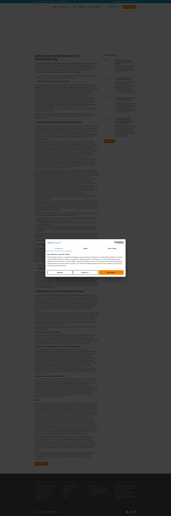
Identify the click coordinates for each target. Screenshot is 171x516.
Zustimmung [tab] (59, 248)
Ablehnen (60, 272)
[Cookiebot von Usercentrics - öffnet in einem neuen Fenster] (116, 242)
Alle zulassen (111, 272)
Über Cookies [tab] (112, 248)
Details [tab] (85, 248)
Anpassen (84, 272)
